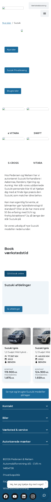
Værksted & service (15, 429)
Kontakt (7, 406)
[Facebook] (5, 496)
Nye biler (6, 23)
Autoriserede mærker (16, 441)
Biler (5, 417)
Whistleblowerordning (16, 488)
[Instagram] (32, 496)
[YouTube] (14, 496)
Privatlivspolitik (11, 475)
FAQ (5, 481)
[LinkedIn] (23, 496)
